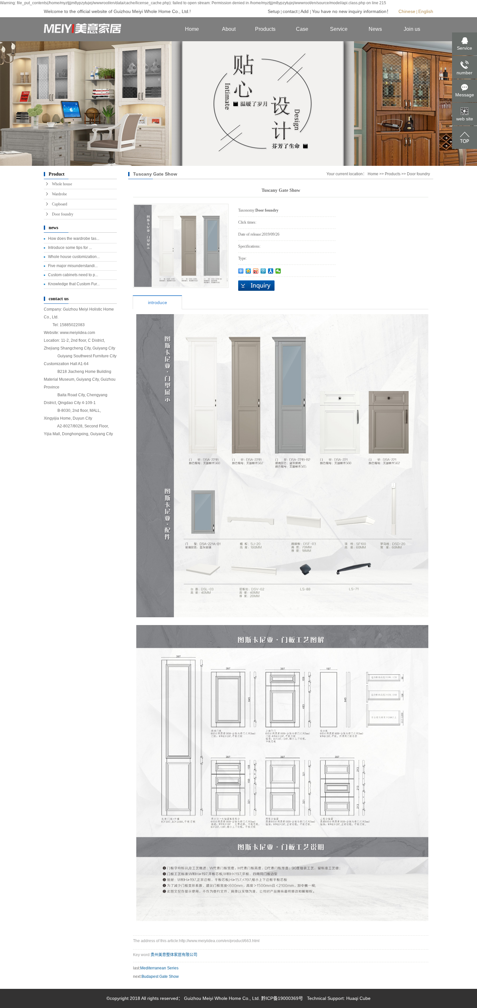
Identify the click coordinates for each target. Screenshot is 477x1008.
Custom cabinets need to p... (73, 275)
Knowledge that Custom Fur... (74, 284)
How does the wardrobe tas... (73, 238)
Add (305, 11)
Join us (412, 29)
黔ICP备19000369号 (282, 998)
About (229, 29)
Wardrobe (59, 194)
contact (290, 11)
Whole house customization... (74, 256)
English (425, 11)
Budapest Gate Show (160, 976)
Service (339, 29)
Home (192, 29)
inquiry (256, 285)
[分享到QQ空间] (248, 271)
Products (265, 29)
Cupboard (59, 204)
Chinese (406, 11)
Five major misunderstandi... (73, 266)
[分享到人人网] (271, 271)
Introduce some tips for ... (70, 247)
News (375, 29)
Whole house (62, 184)
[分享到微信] (278, 271)
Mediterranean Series (159, 968)
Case (302, 29)
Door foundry (62, 214)
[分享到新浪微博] (256, 271)
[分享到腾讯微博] (263, 271)
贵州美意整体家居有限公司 (174, 955)
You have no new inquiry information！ (351, 11)
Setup (274, 11)
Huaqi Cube (358, 998)
